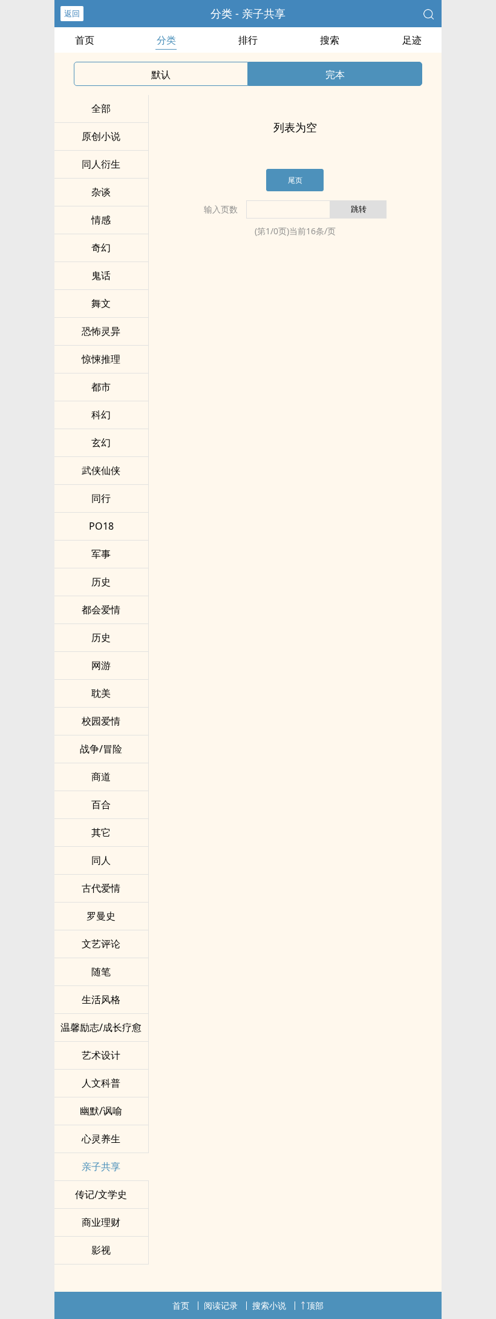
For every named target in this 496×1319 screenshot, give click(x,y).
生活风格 (101, 999)
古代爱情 (101, 888)
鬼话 (101, 275)
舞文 (101, 303)
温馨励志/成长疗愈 (101, 1027)
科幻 (101, 414)
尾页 (295, 180)
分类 (166, 40)
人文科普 (101, 1083)
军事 (101, 554)
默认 (161, 74)
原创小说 (101, 136)
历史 (101, 581)
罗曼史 (101, 916)
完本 (335, 74)
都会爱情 (101, 609)
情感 (101, 219)
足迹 (412, 40)
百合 (101, 804)
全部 (101, 108)
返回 (72, 13)
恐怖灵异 (101, 331)
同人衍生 (101, 164)
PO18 (101, 526)
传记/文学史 (101, 1194)
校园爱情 (101, 721)
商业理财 (101, 1222)
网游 (101, 665)
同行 (101, 498)
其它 (101, 832)
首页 (84, 40)
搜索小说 (269, 1305)
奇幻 (101, 247)
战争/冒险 (101, 748)
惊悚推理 (101, 359)
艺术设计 (101, 1055)
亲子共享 (101, 1166)
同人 (101, 860)
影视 (101, 1250)
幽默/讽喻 (101, 1110)
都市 (101, 386)
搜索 (329, 40)
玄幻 (101, 442)
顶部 (315, 1305)
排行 (248, 40)
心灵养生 (101, 1138)
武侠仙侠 (101, 470)
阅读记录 (221, 1305)
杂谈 (101, 192)
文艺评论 (101, 943)
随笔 (101, 971)
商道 (101, 776)
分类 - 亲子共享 (248, 13)
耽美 (101, 693)
